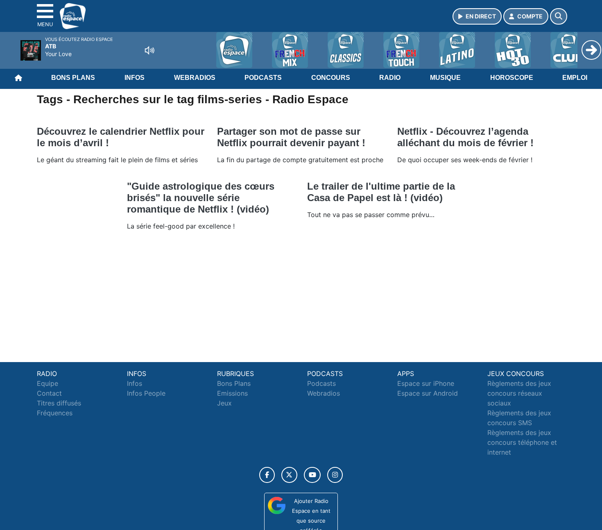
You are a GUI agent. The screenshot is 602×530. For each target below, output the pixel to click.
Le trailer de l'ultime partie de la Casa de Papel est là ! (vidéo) (381, 192)
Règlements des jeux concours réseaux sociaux (519, 393)
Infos (134, 77)
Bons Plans (73, 77)
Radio (390, 77)
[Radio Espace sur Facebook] (267, 475)
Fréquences (54, 413)
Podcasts (263, 77)
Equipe (47, 383)
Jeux (224, 403)
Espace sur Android (427, 393)
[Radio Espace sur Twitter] (289, 475)
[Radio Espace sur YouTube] (312, 475)
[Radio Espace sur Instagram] (335, 475)
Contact (49, 393)
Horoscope (511, 77)
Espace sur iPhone (425, 383)
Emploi (574, 77)
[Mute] (149, 50)
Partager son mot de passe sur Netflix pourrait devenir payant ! (291, 137)
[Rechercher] (558, 16)
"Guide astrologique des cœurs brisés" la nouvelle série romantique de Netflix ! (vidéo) (200, 198)
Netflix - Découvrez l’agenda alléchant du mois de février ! (465, 137)
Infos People (146, 393)
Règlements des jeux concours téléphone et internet (522, 442)
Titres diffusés (59, 403)
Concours (330, 77)
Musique (445, 77)
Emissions (232, 393)
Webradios (194, 77)
